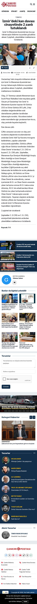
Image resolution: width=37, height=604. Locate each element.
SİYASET (14, 11)
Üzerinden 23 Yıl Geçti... (20, 490)
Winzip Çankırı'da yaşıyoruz (21, 461)
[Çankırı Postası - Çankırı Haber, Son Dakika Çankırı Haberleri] (8, 4)
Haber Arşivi (26, 584)
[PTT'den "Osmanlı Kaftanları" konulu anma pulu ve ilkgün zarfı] (27, 298)
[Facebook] (6, 555)
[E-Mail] (14, 282)
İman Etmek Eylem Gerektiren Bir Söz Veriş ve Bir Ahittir (23, 481)
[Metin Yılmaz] (6, 498)
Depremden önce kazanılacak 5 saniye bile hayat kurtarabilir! (10, 325)
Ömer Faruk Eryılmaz (19, 533)
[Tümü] (34, 453)
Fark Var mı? (15, 519)
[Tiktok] (23, 555)
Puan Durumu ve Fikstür (7, 578)
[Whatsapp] (31, 555)
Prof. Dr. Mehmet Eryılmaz (21, 487)
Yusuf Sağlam (16, 507)
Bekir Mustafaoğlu (19, 516)
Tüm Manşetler (26, 576)
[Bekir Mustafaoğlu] (6, 518)
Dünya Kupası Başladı (19, 471)
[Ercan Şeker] (6, 460)
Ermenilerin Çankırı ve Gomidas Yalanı (22, 500)
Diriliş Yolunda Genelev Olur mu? (23, 509)
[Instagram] (16, 555)
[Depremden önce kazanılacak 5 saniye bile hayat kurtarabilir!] (10, 318)
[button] (31, 417)
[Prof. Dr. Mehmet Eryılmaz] (6, 489)
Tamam (25, 601)
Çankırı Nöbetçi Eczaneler (7, 564)
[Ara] (31, 4)
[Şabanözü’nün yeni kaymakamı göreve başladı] (18, 430)
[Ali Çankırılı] (6, 479)
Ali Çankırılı (16, 477)
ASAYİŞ (22, 11)
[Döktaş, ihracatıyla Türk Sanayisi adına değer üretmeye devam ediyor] (27, 318)
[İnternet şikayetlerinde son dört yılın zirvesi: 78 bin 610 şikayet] (27, 337)
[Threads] (27, 555)
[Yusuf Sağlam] (6, 508)
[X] (9, 555)
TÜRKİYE (18, 17)
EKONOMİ (31, 11)
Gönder (6, 386)
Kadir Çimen (16, 468)
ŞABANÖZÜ (6, 441)
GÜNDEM (5, 11)
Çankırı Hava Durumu (28, 562)
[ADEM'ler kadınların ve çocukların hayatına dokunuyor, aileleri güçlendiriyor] (10, 298)
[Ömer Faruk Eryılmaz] (6, 535)
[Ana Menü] (34, 4)
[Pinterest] (13, 555)
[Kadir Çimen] (6, 470)
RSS (6, 592)
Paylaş (6, 67)
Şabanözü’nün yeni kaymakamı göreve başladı (18, 443)
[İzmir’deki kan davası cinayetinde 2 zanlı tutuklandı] (18, 54)
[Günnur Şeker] (6, 280)
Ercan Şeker (16, 459)
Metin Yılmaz (16, 496)
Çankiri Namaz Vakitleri (7, 571)
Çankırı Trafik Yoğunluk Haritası (24, 571)
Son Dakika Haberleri (10, 584)
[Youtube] (20, 555)
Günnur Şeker (6, 72)
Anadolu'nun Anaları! (19, 536)
